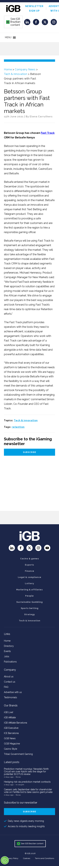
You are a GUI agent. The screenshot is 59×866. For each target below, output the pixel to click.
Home (8, 69)
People (29, 596)
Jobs (6, 656)
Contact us (9, 681)
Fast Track (48, 132)
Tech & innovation (15, 74)
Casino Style (10, 749)
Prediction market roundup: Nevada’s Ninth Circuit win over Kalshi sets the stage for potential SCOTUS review (26, 771)
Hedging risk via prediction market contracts (27, 781)
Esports (29, 565)
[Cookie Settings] (5, 860)
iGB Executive (11, 728)
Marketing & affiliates (29, 590)
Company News (25, 69)
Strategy (29, 614)
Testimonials (10, 697)
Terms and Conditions (44, 858)
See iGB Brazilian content (13, 21)
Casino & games (29, 559)
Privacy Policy (12, 858)
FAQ (6, 687)
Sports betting (29, 608)
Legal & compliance (29, 577)
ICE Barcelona (11, 733)
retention (18, 427)
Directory (9, 646)
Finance (29, 571)
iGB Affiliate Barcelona (15, 722)
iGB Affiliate (10, 717)
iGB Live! (8, 712)
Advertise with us (13, 692)
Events (7, 651)
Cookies (26, 858)
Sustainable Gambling (29, 602)
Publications (10, 661)
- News (17, 777)
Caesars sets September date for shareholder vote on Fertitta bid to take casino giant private (28, 790)
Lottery (29, 583)
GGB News (10, 738)
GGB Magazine (12, 743)
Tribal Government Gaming (18, 754)
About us (8, 676)
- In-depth (19, 785)
